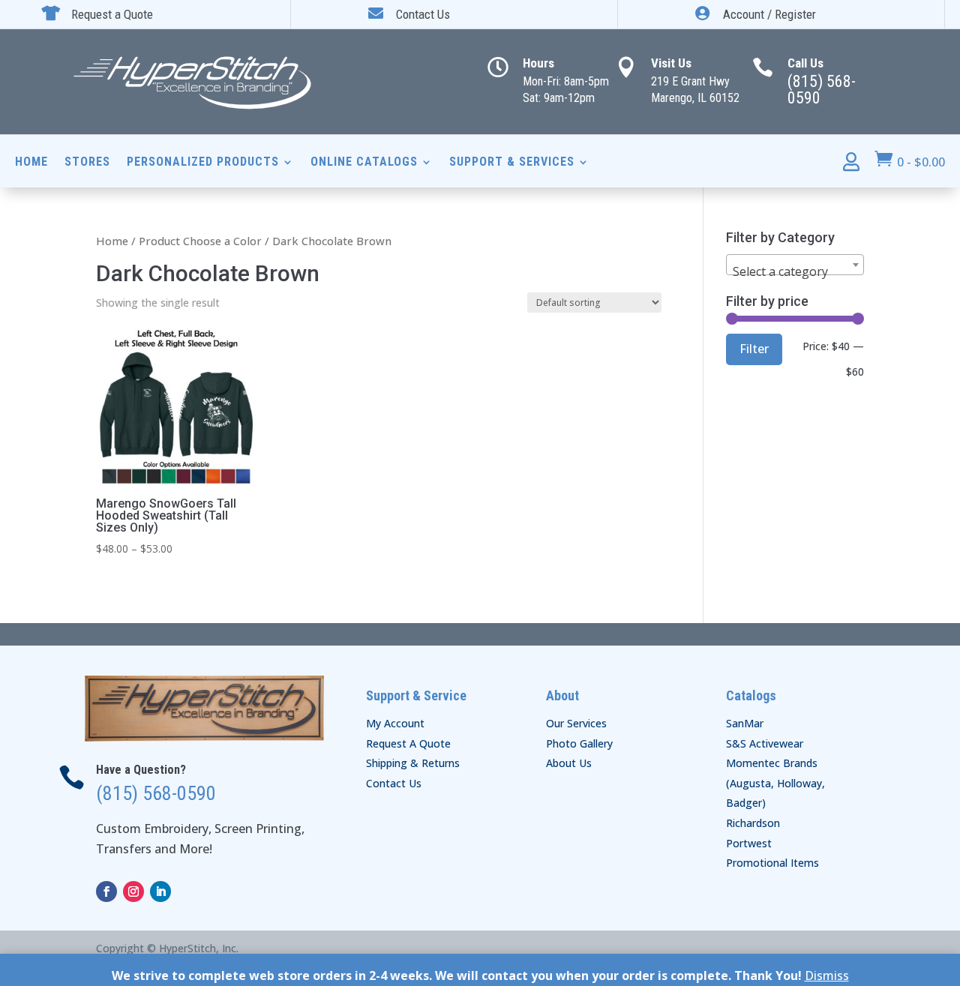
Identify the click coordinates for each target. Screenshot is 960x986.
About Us (569, 763)
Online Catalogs (364, 163)
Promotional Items (772, 863)
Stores (87, 163)
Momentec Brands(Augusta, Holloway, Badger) (775, 783)
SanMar (745, 723)
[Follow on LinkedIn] (160, 891)
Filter (754, 348)
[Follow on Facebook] (106, 891)
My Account (395, 723)
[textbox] (795, 271)
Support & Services (511, 163)
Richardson (753, 823)
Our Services (576, 723)
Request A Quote (408, 743)
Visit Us (671, 62)
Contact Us (394, 783)
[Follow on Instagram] (133, 891)
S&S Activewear (764, 743)
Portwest (749, 843)
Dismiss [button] (827, 975)
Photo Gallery (579, 743)
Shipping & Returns (413, 763)
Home (31, 163)
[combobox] (795, 264)
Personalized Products (203, 163)
